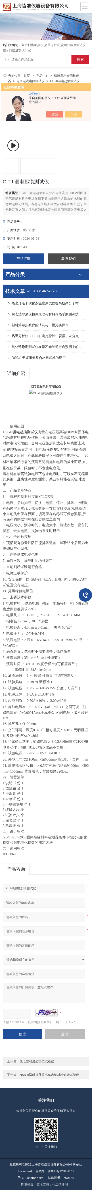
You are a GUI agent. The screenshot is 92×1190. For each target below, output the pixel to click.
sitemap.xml (35, 1178)
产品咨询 (23, 259)
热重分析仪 (52, 45)
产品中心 (42, 75)
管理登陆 (27, 1184)
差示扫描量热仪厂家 (17, 50)
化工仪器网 (60, 1184)
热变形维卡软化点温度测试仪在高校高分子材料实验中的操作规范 (48, 303)
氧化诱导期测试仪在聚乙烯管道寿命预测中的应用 (48, 347)
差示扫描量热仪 (32, 45)
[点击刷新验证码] (47, 1012)
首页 (27, 75)
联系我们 (68, 259)
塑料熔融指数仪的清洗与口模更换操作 (40, 325)
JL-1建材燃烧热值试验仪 (37, 1061)
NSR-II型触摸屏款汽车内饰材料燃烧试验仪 (49, 1075)
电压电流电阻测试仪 (31, 81)
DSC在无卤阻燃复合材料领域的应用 (39, 358)
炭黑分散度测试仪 (73, 45)
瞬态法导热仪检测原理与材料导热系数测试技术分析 (48, 314)
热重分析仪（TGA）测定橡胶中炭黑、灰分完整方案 (48, 336)
